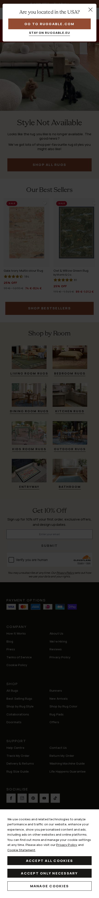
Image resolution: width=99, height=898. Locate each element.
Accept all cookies (49, 860)
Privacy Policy (66, 845)
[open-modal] (90, 9)
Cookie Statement (21, 850)
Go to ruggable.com (49, 23)
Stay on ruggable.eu (49, 33)
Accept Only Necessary (49, 873)
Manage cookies (49, 886)
